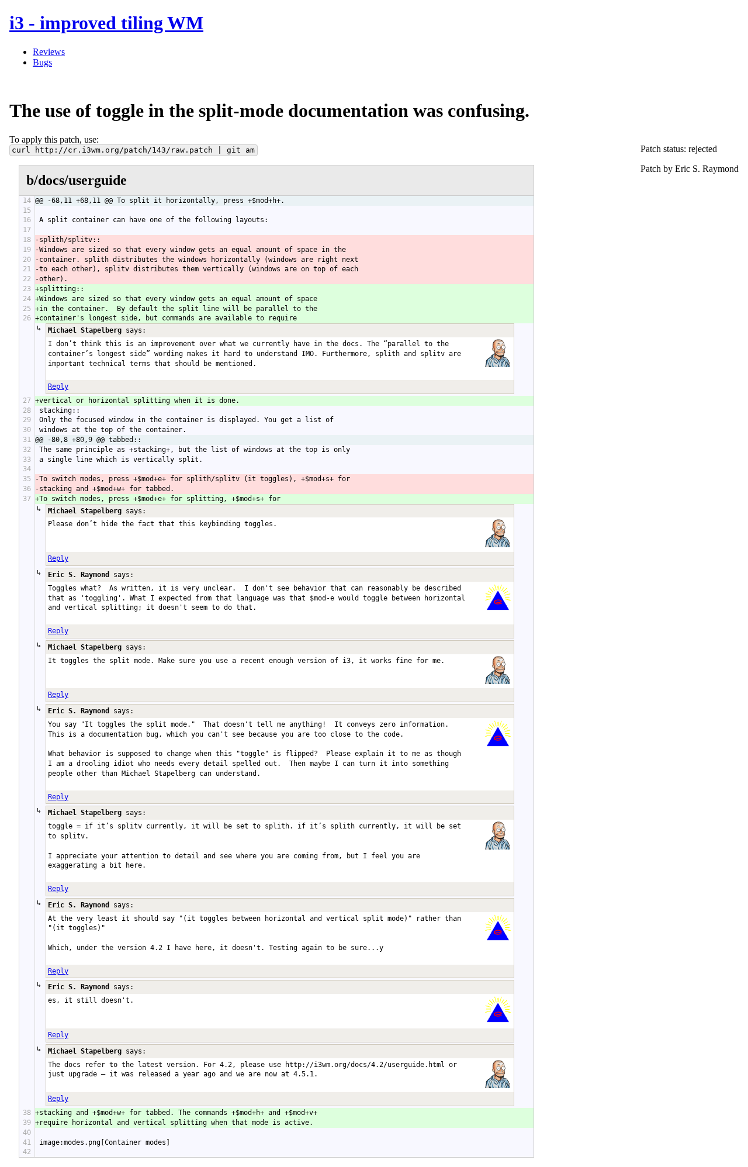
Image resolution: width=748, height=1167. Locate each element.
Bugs (42, 62)
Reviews (49, 52)
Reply (58, 386)
